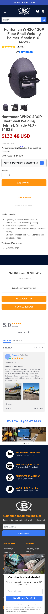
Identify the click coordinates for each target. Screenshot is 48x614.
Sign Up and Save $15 (24, 598)
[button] (42, 11)
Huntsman (26, 51)
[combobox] (21, 19)
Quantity (5, 170)
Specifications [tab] (24, 205)
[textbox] (44, 349)
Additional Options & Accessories (21, 163)
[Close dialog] (42, 556)
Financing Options (9, 549)
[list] (24, 392)
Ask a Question (24, 299)
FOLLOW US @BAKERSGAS (24, 421)
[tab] (24, 332)
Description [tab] (24, 197)
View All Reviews (24, 307)
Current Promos (9, 552)
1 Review (20, 47)
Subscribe (23, 533)
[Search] (43, 19)
